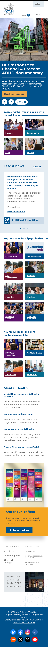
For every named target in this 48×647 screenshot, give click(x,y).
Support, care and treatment (18, 414)
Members (9, 551)
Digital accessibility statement (34, 557)
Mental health (11, 547)
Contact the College (34, 547)
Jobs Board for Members (32, 563)
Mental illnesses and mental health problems (21, 395)
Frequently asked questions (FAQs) (21, 447)
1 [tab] (20, 228)
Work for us (30, 551)
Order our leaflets (19, 530)
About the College (9, 561)
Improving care (12, 556)
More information (16, 211)
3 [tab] (27, 228)
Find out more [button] (11, 94)
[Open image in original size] (9, 9)
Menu (38, 14)
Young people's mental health (19, 429)
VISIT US (39, 590)
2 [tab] (24, 228)
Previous (4, 102)
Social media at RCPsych (24, 623)
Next (11, 102)
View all (37, 166)
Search (28, 15)
